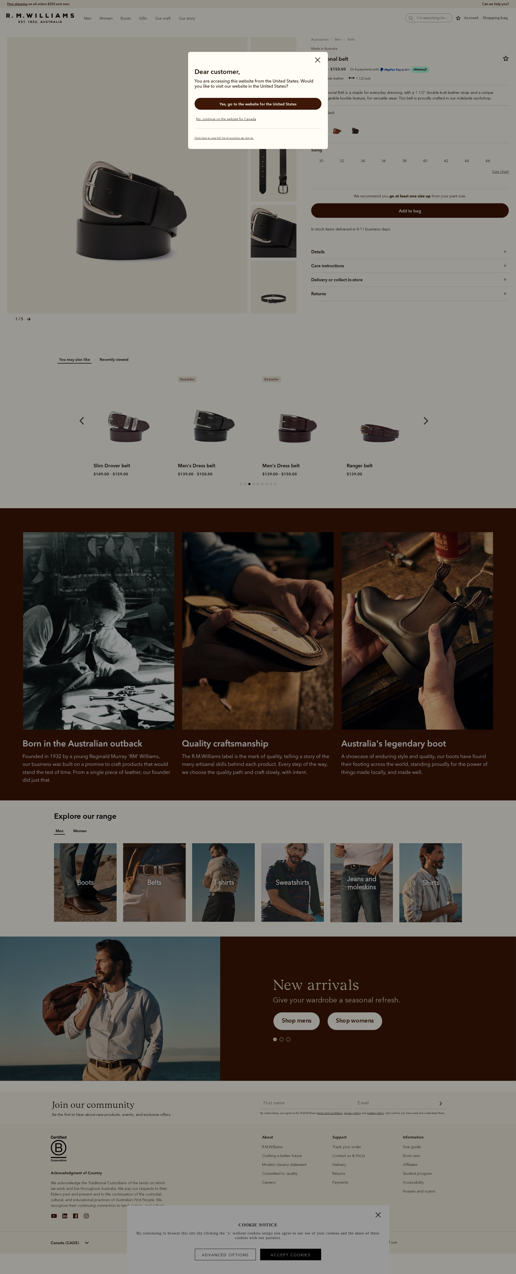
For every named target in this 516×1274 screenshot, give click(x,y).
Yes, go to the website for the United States (258, 104)
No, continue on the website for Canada (226, 119)
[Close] (318, 60)
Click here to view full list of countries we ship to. (224, 138)
